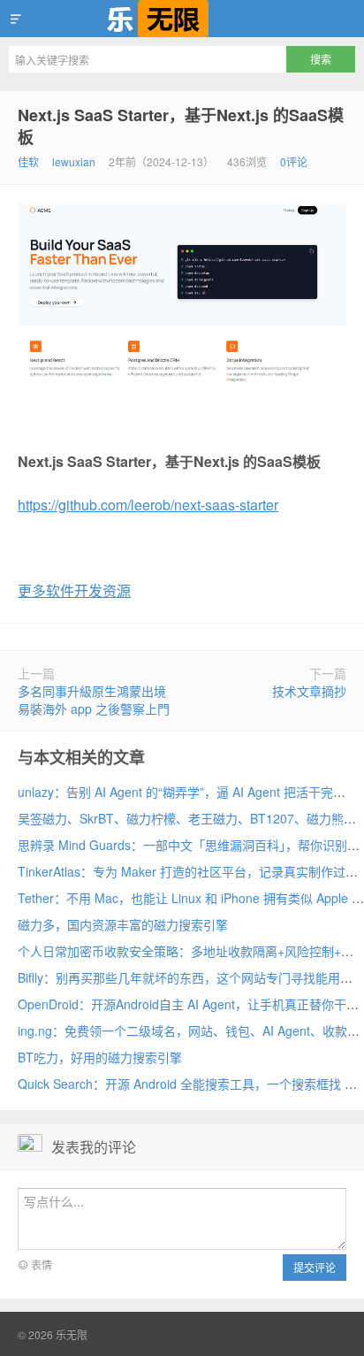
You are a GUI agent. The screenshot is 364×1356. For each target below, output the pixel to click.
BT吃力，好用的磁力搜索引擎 (100, 1057)
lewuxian (73, 161)
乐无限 (182, 18)
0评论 (293, 161)
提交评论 (314, 1267)
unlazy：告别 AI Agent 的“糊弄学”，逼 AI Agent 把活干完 (175, 792)
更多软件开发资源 (74, 590)
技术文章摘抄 (309, 691)
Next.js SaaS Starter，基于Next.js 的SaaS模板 (181, 126)
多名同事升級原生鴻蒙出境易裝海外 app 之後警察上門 (94, 699)
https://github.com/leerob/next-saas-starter (148, 504)
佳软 (28, 161)
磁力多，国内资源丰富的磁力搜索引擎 (123, 924)
